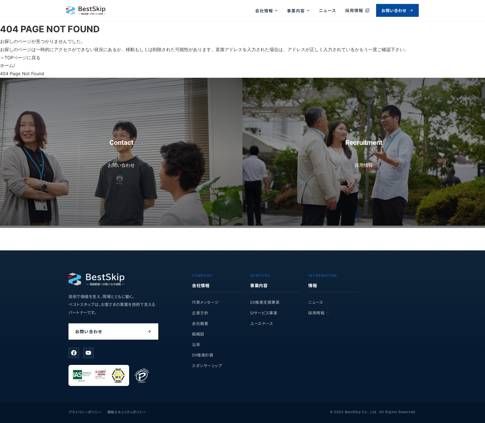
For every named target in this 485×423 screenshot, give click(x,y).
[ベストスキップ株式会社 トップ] (86, 10)
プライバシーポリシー (85, 412)
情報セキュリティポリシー (126, 412)
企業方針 (200, 312)
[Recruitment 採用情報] (363, 224)
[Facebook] (73, 352)
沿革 (196, 344)
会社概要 (200, 323)
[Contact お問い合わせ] (121, 224)
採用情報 (316, 312)
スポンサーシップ (207, 365)
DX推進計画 (202, 355)
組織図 (198, 334)
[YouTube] (88, 352)
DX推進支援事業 (265, 302)
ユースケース (261, 323)
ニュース (328, 10)
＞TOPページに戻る (20, 57)
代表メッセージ (205, 302)
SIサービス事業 (263, 312)
